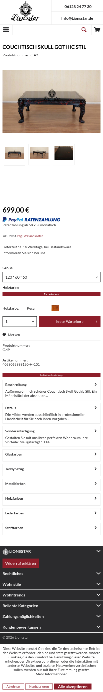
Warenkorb (97, 30)
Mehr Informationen (52, 674)
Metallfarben (15, 483)
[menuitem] (6, 30)
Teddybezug (14, 469)
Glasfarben (13, 454)
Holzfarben (14, 498)
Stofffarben (14, 528)
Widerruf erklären (20, 563)
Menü (6, 30)
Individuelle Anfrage (51, 374)
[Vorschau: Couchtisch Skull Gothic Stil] (14, 154)
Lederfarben (14, 513)
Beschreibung (15, 384)
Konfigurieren (39, 687)
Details (10, 408)
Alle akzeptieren (73, 686)
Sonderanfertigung (19, 431)
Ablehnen (13, 687)
